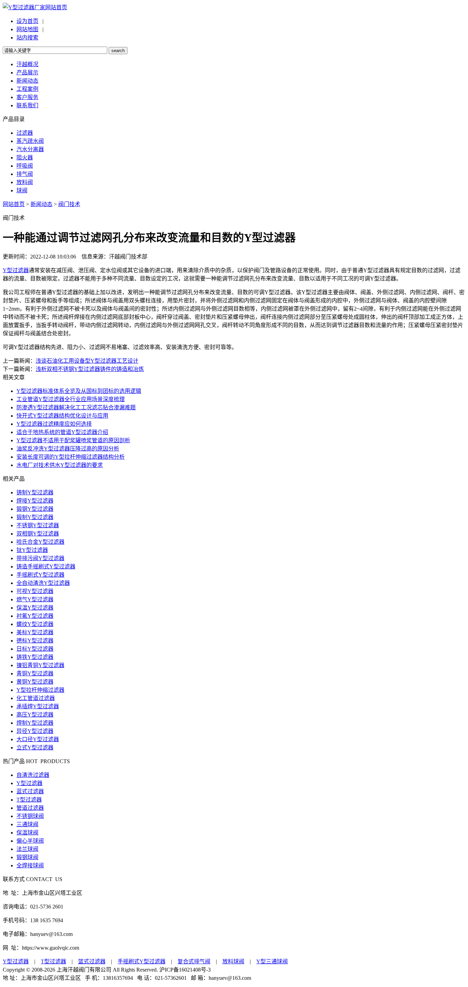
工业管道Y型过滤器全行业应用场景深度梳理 (70, 399)
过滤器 (24, 133)
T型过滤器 (29, 800)
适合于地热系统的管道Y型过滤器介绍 (62, 432)
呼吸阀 (24, 166)
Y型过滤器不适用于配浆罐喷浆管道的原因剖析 (73, 440)
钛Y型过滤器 (32, 550)
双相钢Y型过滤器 (37, 534)
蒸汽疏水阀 (30, 141)
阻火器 (24, 157)
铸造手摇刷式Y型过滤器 (45, 566)
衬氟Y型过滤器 (34, 616)
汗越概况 (27, 64)
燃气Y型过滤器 (34, 599)
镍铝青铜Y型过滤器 (40, 665)
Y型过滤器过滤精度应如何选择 (54, 424)
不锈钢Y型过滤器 (37, 525)
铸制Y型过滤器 (34, 492)
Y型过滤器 (16, 270)
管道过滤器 (30, 808)
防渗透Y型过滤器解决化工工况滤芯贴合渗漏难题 (76, 407)
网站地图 (27, 29)
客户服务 (27, 97)
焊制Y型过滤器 (34, 723)
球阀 (21, 190)
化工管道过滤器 (35, 698)
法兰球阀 (27, 849)
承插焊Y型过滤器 (37, 706)
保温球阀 (27, 832)
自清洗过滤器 (32, 775)
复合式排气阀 (193, 961)
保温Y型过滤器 (34, 608)
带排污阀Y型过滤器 (40, 558)
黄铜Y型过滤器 (34, 682)
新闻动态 (27, 81)
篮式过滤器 (92, 961)
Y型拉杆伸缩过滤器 (40, 690)
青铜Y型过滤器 (34, 673)
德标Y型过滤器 (34, 640)
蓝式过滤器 (30, 791)
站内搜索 (27, 37)
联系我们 (27, 105)
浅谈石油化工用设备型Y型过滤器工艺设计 (87, 361)
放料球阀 (233, 961)
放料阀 (24, 182)
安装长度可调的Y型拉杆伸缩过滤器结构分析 (70, 457)
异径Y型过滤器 (34, 731)
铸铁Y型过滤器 (34, 657)
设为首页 (27, 21)
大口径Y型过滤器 (37, 739)
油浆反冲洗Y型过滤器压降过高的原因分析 (67, 449)
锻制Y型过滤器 (34, 517)
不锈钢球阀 (30, 816)
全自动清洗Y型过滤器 (43, 583)
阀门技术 (69, 204)
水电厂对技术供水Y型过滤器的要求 (59, 465)
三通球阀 (27, 824)
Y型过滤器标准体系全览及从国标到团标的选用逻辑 (78, 391)
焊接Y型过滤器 (34, 501)
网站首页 (56, 7)
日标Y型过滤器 (34, 649)
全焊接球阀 (30, 865)
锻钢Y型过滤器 (34, 509)
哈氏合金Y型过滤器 (40, 542)
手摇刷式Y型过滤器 (40, 575)
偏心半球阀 (30, 841)
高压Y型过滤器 (34, 715)
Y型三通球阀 (272, 961)
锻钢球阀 (27, 857)
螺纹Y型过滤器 (34, 624)
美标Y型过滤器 (34, 632)
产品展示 (27, 72)
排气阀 (24, 174)
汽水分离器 (30, 149)
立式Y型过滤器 (34, 747)
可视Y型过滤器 (34, 591)
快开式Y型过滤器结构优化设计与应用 (62, 416)
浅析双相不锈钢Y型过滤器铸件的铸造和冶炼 (90, 369)
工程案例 (27, 89)
